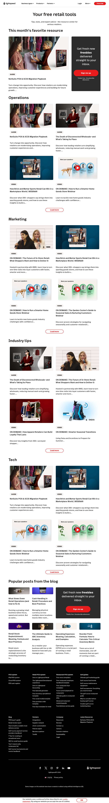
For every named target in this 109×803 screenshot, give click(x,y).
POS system (13, 675)
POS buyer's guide (14, 720)
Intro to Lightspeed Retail (40, 678)
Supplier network (38, 723)
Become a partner (38, 732)
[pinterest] (57, 768)
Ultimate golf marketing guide (90, 678)
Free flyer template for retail (41, 707)
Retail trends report (15, 723)
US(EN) (49, 777)
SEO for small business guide (18, 741)
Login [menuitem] (80, 3)
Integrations (36, 720)
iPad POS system (14, 678)
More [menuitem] (87, 3)
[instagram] (51, 768)
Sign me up (86, 73)
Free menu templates (63, 678)
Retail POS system (38, 675)
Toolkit (34, 734)
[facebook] (40, 768)
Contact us (59, 726)
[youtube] (69, 768)
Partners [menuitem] (50, 3)
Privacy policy (58, 777)
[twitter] (46, 768)
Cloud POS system (15, 681)
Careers (59, 729)
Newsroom (59, 720)
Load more (54, 210)
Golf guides (84, 675)
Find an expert (37, 729)
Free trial (100, 3)
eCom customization (39, 726)
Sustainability (60, 734)
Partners (35, 717)
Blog (10, 717)
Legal (58, 737)
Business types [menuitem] (27, 3)
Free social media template (41, 699)
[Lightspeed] (9, 3)
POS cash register (14, 683)
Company (59, 717)
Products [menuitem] (39, 3)
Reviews (59, 723)
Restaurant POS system (64, 675)
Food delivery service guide (65, 706)
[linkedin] (63, 768)
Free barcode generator (40, 691)
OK (81, 800)
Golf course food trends (88, 681)
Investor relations (62, 732)
